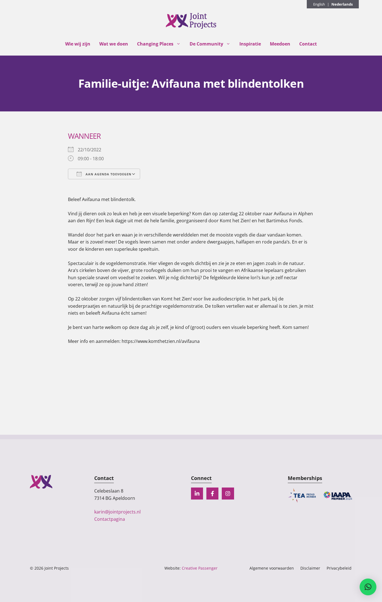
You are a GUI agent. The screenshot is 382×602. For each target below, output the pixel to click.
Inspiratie (250, 44)
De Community (206, 44)
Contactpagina (109, 519)
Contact (308, 44)
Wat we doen (113, 44)
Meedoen (280, 44)
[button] (368, 587)
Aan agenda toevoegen (107, 174)
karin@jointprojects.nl (117, 512)
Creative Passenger (200, 568)
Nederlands (342, 4)
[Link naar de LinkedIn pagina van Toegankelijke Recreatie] (197, 494)
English (319, 4)
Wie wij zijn (77, 44)
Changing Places (155, 44)
